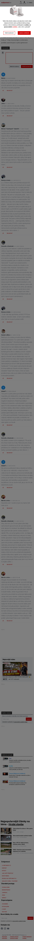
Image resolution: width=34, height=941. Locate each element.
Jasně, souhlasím (24, 33)
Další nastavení (9, 33)
